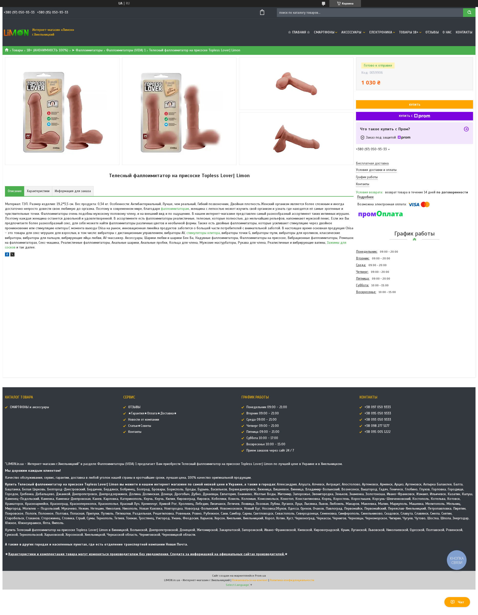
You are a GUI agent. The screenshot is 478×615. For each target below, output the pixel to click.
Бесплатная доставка (372, 163)
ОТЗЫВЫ (432, 32)
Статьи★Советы (139, 426)
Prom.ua (260, 575)
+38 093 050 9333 (377, 420)
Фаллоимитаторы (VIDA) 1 (126, 50)
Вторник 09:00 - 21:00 (262, 413)
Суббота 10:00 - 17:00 (262, 438)
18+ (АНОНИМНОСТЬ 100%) (47, 50)
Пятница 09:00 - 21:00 (262, 432)
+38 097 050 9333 (377, 407)
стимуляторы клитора (203, 233)
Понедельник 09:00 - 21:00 (266, 407)
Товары (17, 50)
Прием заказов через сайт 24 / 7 (270, 451)
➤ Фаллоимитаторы (87, 50)
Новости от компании (143, 420)
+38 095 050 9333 (377, 413)
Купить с (406, 116)
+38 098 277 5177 (376, 426)
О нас (447, 32)
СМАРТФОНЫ (324, 32)
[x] (12, 255)
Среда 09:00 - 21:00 (261, 420)
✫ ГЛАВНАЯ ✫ (299, 32)
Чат (461, 602)
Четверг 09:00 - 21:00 (262, 426)
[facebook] (7, 255)
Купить (414, 104)
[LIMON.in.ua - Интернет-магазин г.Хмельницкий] (16, 32)
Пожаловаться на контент (250, 580)
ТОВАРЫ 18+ (408, 32)
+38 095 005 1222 (377, 432)
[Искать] (469, 12)
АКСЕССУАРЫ (351, 32)
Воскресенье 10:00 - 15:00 (265, 444)
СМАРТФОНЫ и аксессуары (29, 407)
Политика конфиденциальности (292, 580)
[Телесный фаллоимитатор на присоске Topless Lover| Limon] (373, 322)
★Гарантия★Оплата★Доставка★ (152, 413)
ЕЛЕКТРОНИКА (380, 32)
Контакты (464, 32)
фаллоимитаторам (175, 209)
